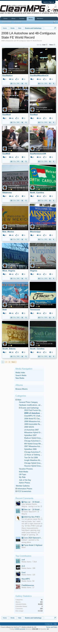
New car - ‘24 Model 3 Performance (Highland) (32, 502)
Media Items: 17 (28, 587)
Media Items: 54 (28, 581)
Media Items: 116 (28, 575)
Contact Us (48, 624)
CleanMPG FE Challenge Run (35, 416)
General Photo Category (28, 402)
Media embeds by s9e (29, 627)
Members (40, 18)
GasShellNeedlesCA (39, 75)
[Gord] (18, 504)
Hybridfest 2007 (30, 435)
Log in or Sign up (48, 2)
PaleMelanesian (28, 585)
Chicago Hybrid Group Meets (35, 463)
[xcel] (18, 511)
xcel (23, 560)
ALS (23, 566)
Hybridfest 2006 (30, 449)
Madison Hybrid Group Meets (35, 438)
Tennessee (35, 310)
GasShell (6, 115)
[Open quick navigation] (55, 28)
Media (31, 18)
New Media (20, 378)
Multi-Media (23, 472)
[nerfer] (18, 519)
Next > (14, 362)
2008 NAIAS (29, 427)
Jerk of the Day (25, 480)
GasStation (7, 75)
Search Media (21, 375)
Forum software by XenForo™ (11, 627)
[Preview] (26, 83)
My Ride (22, 477)
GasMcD (6, 154)
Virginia (33, 271)
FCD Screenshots (24, 491)
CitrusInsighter (13, 69)
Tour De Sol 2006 (31, 458)
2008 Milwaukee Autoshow (34, 421)
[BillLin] (18, 539)
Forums (21, 18)
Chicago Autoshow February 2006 (37, 452)
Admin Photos (24, 483)
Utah (4, 310)
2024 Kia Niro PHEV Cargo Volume (32, 517)
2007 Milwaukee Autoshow (34, 446)
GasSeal (34, 115)
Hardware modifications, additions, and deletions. (38, 405)
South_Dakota (9, 349)
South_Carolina (37, 349)
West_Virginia (8, 271)
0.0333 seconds (20, 629)
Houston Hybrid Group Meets (35, 466)
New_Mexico (8, 232)
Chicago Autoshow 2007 (33, 441)
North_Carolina (37, 192)
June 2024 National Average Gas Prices (32, 538)
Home (5, 18)
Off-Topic (22, 474)
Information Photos (24, 489)
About (13, 18)
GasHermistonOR (38, 154)
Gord (23, 573)
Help (55, 624)
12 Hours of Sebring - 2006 (34, 455)
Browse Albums (22, 389)
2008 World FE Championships (36, 419)
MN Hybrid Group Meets (33, 444)
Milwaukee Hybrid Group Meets (36, 432)
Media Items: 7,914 (29, 562)
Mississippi (35, 232)
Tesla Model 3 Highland (32, 545)
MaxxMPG (26, 579)
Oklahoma (7, 192)
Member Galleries (23, 486)
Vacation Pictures (26, 469)
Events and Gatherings (30, 408)
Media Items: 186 (28, 568)
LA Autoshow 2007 (31, 430)
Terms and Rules (51, 627)
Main (19, 400)
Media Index (20, 373)
